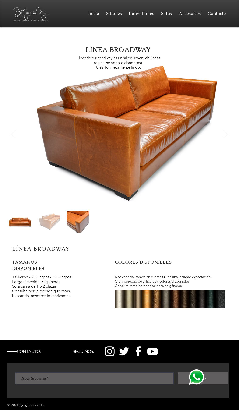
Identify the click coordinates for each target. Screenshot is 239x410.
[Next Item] (225, 134)
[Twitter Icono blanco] (123, 351)
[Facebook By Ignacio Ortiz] (138, 351)
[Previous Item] (13, 134)
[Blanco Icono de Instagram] (109, 351)
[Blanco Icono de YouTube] (152, 351)
